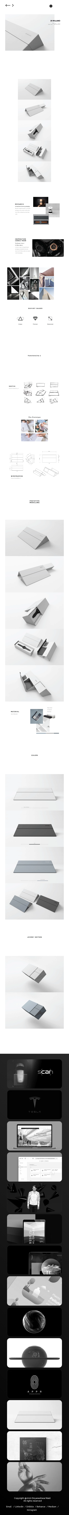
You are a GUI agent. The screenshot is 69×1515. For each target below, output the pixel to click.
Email (9, 1507)
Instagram (32, 1510)
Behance (41, 1507)
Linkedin (19, 1507)
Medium (52, 1507)
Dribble (30, 1507)
